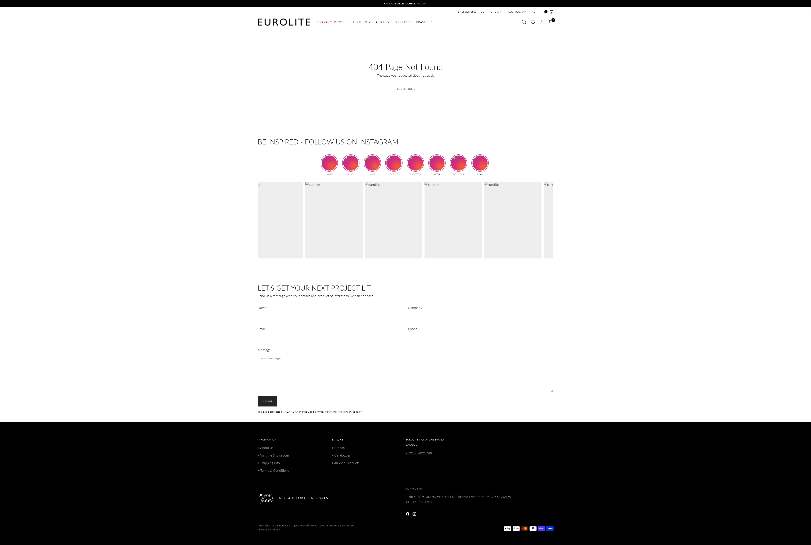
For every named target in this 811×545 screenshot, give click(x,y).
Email (263, 329)
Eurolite (283, 525)
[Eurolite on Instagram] (551, 12)
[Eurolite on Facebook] (546, 12)
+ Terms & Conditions (273, 470)
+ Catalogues (341, 455)
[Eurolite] (284, 22)
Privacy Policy (324, 411)
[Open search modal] (524, 22)
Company (415, 308)
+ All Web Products (345, 463)
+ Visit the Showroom (273, 455)
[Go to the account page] (542, 22)
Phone (412, 329)
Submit (267, 401)
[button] (533, 21)
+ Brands (338, 448)
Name (263, 308)
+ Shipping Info (269, 463)
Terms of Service (346, 411)
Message (264, 350)
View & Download (419, 453)
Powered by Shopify (269, 529)
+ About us (265, 448)
